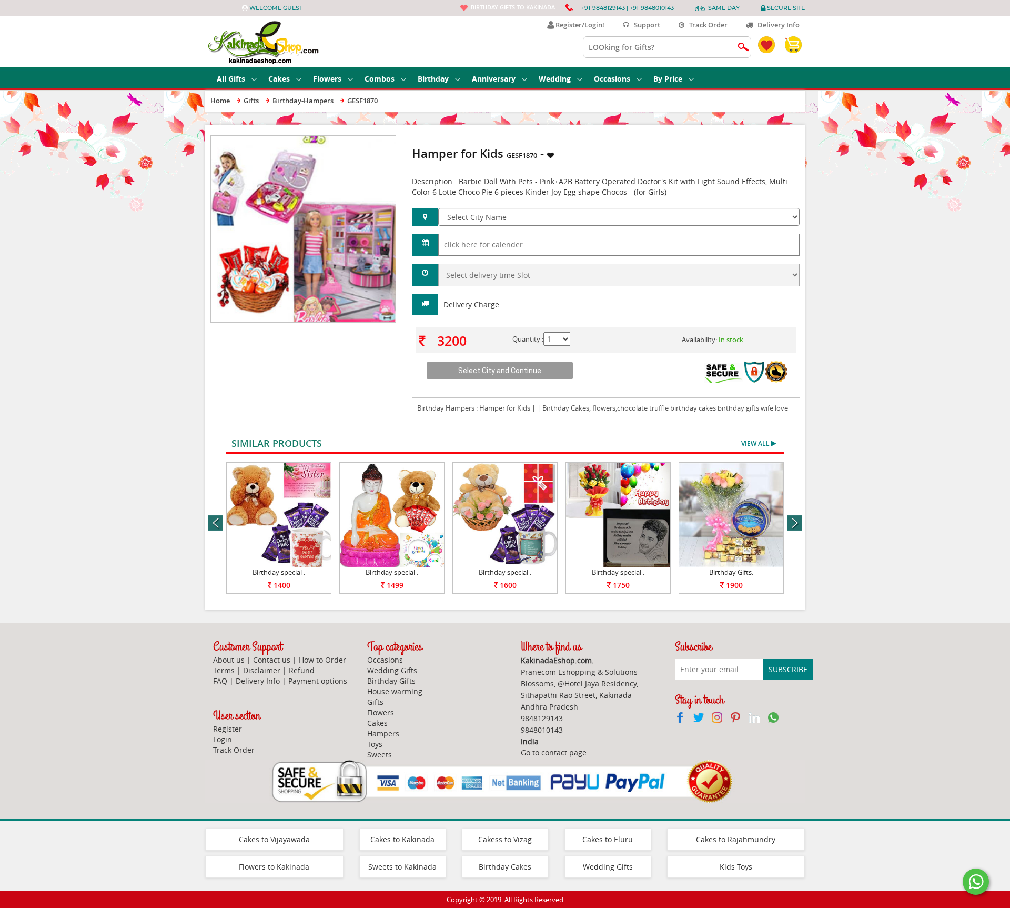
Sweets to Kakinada (402, 867)
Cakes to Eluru (607, 839)
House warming (394, 691)
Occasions (612, 79)
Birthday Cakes (505, 867)
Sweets (379, 755)
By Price (667, 79)
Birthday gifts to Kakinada (513, 7)
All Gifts (231, 79)
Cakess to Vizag (505, 839)
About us (229, 660)
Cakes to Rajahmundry (735, 839)
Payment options (317, 681)
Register (227, 729)
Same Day (724, 8)
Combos (380, 79)
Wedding (555, 79)
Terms (224, 670)
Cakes (279, 79)
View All (756, 443)
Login (222, 739)
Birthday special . (278, 572)
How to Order (322, 660)
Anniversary (494, 79)
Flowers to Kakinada (274, 867)
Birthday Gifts (391, 681)
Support (644, 24)
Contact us (271, 660)
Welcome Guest (275, 8)
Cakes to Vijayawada (274, 839)
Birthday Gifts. (731, 572)
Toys (374, 744)
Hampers (383, 734)
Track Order (706, 24)
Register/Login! (578, 24)
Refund (302, 670)
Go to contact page (554, 752)
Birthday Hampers (445, 408)
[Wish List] (362, 141)
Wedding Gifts (392, 670)
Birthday (433, 79)
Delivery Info (776, 24)
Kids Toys (736, 867)
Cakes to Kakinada (402, 839)
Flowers (327, 79)
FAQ (220, 681)
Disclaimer (261, 670)
